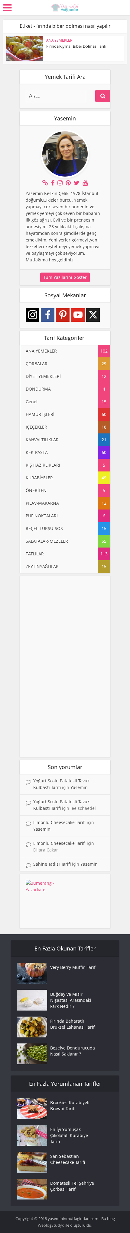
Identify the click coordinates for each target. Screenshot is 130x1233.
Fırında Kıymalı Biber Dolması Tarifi (76, 46)
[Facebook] (47, 315)
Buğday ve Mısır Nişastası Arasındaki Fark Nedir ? (70, 1000)
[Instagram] (32, 315)
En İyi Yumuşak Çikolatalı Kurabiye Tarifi (69, 1135)
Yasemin (79, 787)
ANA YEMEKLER (59, 40)
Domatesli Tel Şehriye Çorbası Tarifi (72, 1186)
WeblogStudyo (51, 1225)
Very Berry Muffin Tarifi (73, 967)
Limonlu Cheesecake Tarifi (59, 822)
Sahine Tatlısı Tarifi (52, 864)
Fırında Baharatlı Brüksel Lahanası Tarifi (73, 1024)
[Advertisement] (65, 666)
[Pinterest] (63, 315)
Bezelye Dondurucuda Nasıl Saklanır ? (72, 1051)
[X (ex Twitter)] (93, 315)
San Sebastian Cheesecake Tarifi (67, 1159)
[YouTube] (78, 315)
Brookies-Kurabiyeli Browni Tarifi (69, 1105)
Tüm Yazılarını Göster (65, 277)
